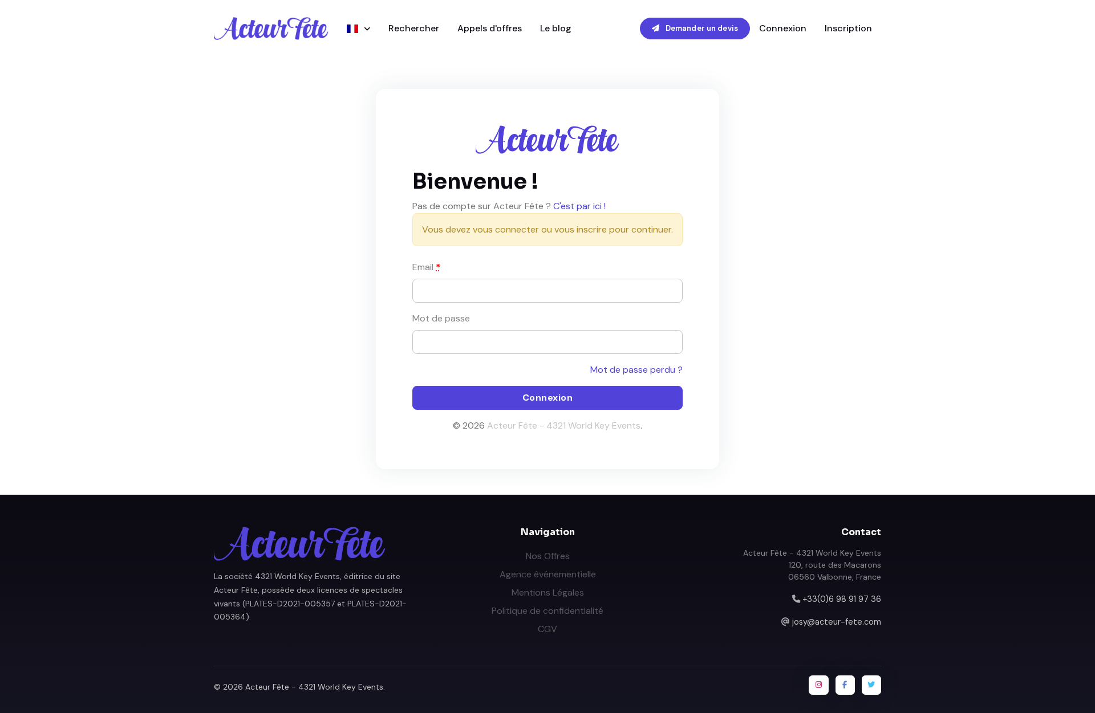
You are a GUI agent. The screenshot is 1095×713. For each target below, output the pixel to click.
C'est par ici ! (579, 206)
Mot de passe (441, 318)
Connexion (782, 28)
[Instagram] (818, 685)
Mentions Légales (548, 592)
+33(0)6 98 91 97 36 (841, 599)
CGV (547, 629)
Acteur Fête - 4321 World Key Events (563, 425)
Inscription (848, 28)
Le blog (555, 28)
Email (426, 267)
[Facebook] (845, 685)
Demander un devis (701, 28)
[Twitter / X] (871, 685)
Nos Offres (548, 556)
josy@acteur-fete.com (836, 622)
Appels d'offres (489, 28)
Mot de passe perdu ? (636, 370)
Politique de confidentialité (547, 611)
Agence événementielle (548, 574)
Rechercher (413, 28)
